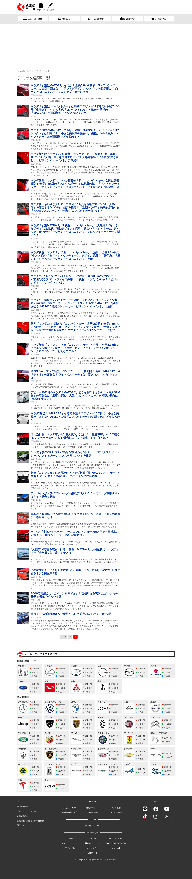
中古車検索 (98, 18)
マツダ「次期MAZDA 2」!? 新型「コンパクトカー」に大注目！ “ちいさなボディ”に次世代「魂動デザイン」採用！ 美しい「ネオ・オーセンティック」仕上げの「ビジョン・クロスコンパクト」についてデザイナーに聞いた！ (75, 230)
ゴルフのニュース (116, 838)
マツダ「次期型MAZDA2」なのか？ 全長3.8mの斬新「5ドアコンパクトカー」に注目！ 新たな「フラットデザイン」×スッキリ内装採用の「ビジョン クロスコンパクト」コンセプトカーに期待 (75, 88)
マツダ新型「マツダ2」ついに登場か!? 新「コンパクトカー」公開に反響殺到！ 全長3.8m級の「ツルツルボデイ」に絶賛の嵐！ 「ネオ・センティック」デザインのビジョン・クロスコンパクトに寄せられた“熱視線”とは (75, 183)
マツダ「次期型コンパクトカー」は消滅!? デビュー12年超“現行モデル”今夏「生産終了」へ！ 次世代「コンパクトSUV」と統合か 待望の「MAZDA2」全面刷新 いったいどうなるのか (75, 109)
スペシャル (160, 18)
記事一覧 (35, 668)
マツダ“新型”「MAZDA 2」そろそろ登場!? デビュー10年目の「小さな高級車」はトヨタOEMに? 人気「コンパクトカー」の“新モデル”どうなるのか (75, 416)
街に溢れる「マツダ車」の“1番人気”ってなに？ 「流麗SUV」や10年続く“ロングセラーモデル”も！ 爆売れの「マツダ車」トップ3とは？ (75, 436)
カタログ (66, 18)
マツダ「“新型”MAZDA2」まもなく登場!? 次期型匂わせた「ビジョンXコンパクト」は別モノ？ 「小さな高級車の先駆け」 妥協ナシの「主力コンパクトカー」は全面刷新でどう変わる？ (75, 133)
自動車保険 (93, 812)
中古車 (34, 676)
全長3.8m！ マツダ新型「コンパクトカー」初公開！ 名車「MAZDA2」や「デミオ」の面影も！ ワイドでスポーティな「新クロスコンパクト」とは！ (75, 374)
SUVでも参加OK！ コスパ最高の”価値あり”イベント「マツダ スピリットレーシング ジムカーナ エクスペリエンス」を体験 (75, 454)
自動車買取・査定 (70, 812)
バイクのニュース (70, 843)
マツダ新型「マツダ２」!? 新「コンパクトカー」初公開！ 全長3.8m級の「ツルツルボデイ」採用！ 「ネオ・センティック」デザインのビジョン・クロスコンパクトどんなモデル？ (75, 348)
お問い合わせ (23, 816)
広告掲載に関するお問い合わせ (30, 820)
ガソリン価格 (116, 812)
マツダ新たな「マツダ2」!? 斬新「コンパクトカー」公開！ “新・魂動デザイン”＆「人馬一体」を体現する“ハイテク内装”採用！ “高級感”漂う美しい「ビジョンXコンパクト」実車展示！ (74, 157)
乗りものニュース (93, 843)
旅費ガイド (93, 853)
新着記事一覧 (23, 806)
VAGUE (92, 838)
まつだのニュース (93, 825)
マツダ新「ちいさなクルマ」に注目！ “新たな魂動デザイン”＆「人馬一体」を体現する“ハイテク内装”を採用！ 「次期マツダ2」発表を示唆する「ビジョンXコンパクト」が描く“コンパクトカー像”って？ (75, 207)
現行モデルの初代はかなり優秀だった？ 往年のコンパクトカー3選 (71, 613)
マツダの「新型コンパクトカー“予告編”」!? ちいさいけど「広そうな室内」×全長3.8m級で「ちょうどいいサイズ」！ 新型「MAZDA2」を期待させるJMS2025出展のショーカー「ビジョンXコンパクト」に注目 (75, 303)
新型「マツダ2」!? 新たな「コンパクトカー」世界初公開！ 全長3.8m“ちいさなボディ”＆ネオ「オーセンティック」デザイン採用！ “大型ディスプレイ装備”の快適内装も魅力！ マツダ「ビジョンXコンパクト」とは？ (75, 327)
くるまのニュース (70, 807)
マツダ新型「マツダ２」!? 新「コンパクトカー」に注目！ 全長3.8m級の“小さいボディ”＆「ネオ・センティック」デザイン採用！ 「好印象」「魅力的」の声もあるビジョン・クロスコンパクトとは (75, 255)
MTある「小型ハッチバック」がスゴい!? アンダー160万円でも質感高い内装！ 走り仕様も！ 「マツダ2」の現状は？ (74, 533)
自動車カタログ (93, 807)
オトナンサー (93, 848)
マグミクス (70, 848)
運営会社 (21, 825)
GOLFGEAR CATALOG (116, 843)
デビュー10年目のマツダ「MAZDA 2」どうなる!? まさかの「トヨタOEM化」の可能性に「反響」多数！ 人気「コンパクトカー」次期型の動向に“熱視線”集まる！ (75, 395)
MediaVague (93, 832)
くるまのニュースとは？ (27, 811)
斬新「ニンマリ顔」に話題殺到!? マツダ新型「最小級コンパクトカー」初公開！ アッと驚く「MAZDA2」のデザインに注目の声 (75, 474)
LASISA (70, 838)
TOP (19, 801)
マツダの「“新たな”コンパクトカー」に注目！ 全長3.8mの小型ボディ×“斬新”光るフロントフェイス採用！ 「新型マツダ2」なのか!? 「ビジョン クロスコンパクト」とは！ (74, 279)
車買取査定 (129, 18)
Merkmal (116, 848)
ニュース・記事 (34, 18)
